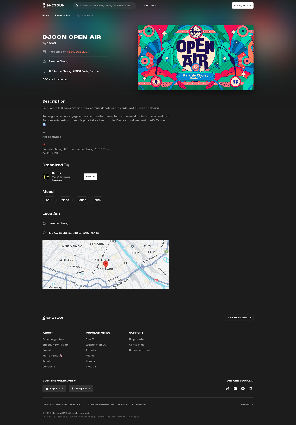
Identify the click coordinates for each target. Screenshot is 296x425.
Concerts (48, 366)
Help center (137, 339)
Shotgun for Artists (55, 344)
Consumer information (101, 404)
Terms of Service (124, 416)
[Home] (53, 5)
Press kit (48, 350)
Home (45, 15)
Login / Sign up (242, 5)
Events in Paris (63, 15)
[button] (90, 176)
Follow (90, 176)
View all (91, 366)
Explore (149, 5)
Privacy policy (78, 404)
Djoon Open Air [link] (85, 15)
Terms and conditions (54, 404)
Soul (49, 200)
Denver (90, 361)
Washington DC (96, 344)
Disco (65, 200)
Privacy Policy (104, 416)
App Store (56, 388)
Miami (90, 355)
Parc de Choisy (59, 223)
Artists (46, 361)
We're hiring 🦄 (52, 355)
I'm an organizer (53, 339)
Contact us (136, 344)
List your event (237, 317)
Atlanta (91, 350)
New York (92, 339)
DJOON (51, 43)
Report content (139, 350)
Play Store (83, 388)
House (82, 200)
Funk (98, 200)
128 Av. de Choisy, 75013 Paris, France (74, 233)
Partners (141, 404)
